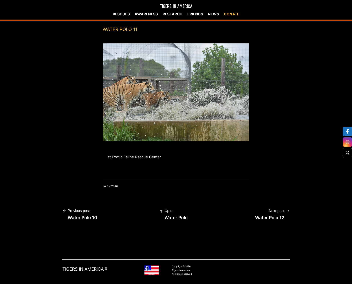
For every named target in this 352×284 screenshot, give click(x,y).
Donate (231, 14)
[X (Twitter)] (347, 152)
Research (172, 14)
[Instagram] (347, 142)
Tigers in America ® (84, 269)
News (213, 14)
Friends (195, 14)
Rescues (121, 14)
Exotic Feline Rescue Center (136, 157)
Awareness (146, 14)
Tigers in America (176, 6)
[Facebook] (347, 131)
